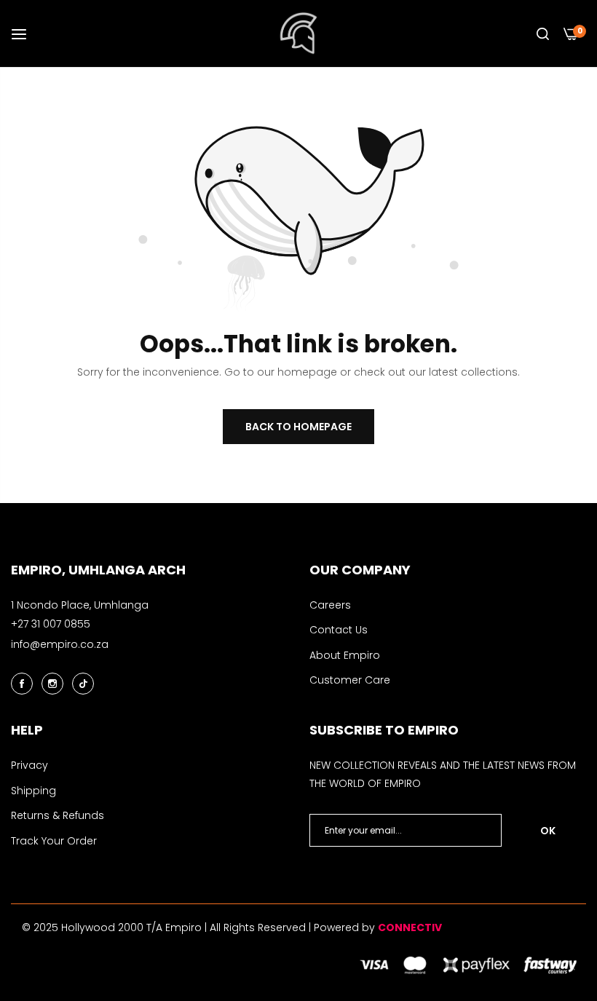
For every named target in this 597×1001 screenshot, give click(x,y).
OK (548, 830)
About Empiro (344, 655)
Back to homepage (298, 426)
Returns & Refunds (57, 815)
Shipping (33, 790)
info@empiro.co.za (59, 644)
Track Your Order (54, 841)
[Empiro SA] (299, 33)
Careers (330, 605)
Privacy (29, 765)
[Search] (543, 34)
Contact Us (338, 629)
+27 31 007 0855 (50, 624)
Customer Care (349, 680)
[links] (24, 683)
